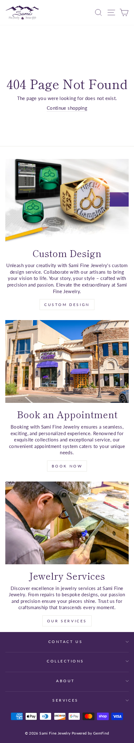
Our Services (67, 621)
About (65, 680)
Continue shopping (67, 108)
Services (65, 700)
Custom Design (67, 304)
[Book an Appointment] (67, 361)
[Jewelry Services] (67, 523)
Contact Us (65, 641)
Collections (65, 661)
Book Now (67, 466)
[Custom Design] (67, 200)
